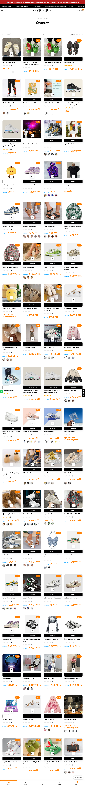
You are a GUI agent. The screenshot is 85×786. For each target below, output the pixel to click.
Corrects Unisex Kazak (70, 390)
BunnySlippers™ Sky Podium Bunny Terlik (51, 309)
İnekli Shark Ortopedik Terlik (72, 639)
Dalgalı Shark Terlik (49, 431)
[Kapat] (83, 6)
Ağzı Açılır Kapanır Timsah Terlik (52, 62)
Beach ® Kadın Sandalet (50, 226)
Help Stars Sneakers (7, 639)
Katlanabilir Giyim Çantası (71, 762)
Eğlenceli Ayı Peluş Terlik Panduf (11, 514)
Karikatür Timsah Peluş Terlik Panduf (51, 763)
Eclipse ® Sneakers (28, 472)
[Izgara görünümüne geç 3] (44, 34)
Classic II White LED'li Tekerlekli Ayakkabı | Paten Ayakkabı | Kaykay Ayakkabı (31, 392)
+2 (59, 235)
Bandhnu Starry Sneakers (30, 185)
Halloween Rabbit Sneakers (71, 598)
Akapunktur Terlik (69, 62)
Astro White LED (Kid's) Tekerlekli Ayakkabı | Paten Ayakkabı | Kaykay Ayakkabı (11, 145)
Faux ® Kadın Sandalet (29, 555)
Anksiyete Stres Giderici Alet (51, 103)
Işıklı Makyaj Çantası (28, 678)
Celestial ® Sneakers (49, 347)
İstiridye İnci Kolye (7, 719)
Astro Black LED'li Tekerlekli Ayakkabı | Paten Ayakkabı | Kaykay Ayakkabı (71, 104)
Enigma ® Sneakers (49, 514)
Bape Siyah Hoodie (69, 185)
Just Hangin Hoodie (49, 719)
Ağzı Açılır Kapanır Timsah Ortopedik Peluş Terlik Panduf (31, 63)
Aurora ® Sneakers (48, 144)
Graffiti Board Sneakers (70, 555)
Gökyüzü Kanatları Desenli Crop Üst (52, 556)
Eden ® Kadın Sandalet (49, 472)
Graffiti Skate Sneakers (8, 598)
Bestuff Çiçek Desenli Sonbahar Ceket (72, 227)
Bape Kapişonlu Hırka (49, 185)
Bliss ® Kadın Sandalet (28, 267)
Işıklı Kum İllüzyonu (7, 678)
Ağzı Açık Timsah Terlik (8, 62)
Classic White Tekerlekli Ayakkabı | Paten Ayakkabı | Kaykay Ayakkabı (53, 392)
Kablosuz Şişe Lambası (70, 719)
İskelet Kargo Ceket (49, 678)
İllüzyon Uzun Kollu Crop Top (51, 639)
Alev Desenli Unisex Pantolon (10, 103)
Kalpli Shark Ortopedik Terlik (10, 762)
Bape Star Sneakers (7, 226)
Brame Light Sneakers (49, 267)
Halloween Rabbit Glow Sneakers (52, 598)
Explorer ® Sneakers (7, 555)
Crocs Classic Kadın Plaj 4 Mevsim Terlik (11, 432)
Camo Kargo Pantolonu (29, 347)
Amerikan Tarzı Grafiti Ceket (30, 103)
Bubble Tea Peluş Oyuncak (9, 308)
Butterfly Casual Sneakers (71, 308)
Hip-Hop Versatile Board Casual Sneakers (31, 640)
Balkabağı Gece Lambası (8, 185)
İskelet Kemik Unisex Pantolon (72, 678)
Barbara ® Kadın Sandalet (29, 226)
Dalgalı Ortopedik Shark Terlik (31, 431)
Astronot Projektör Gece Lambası (32, 144)
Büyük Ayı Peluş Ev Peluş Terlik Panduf (10, 348)
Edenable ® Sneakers (69, 472)
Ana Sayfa (40, 18)
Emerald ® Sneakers (28, 514)
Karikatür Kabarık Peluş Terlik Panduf (31, 763)
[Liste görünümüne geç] (41, 34)
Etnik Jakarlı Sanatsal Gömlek (72, 514)
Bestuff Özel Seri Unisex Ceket (10, 267)
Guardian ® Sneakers (28, 598)
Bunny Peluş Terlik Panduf (30, 308)
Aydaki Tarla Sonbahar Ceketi (72, 144)
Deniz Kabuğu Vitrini (69, 431)
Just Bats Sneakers (28, 719)
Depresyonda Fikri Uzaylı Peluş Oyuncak (10, 473)
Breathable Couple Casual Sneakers (71, 268)
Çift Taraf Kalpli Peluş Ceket (71, 347)
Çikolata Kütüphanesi (8, 390)
